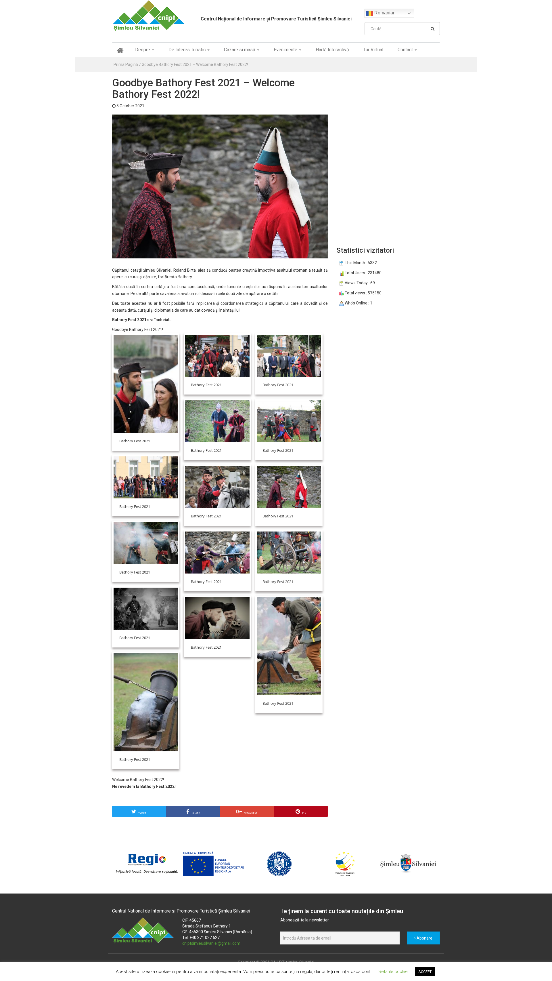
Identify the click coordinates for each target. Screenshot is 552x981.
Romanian (384, 12)
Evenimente (286, 49)
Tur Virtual (373, 49)
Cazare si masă (240, 49)
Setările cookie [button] (393, 971)
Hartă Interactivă (332, 49)
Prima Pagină (126, 64)
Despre (143, 49)
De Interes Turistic (187, 49)
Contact (406, 49)
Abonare (424, 938)
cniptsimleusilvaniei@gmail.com (211, 943)
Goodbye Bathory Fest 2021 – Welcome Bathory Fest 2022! (195, 64)
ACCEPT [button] (425, 971)
